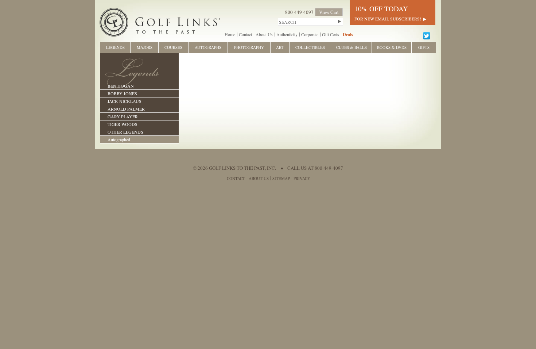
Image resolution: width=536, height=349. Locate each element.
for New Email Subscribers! (387, 19)
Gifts (424, 47)
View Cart (329, 12)
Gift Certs (330, 34)
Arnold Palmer (126, 109)
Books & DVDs (392, 47)
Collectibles (310, 47)
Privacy (302, 178)
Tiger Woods (122, 124)
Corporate (309, 34)
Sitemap (281, 178)
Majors (144, 47)
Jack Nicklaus (124, 101)
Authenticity (287, 34)
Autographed (119, 139)
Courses (173, 47)
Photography (249, 47)
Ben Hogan (121, 86)
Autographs (208, 47)
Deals (348, 34)
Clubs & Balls (351, 47)
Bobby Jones (122, 93)
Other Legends (125, 132)
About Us (264, 34)
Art (280, 47)
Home (230, 34)
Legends (115, 47)
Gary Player (123, 116)
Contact (245, 34)
